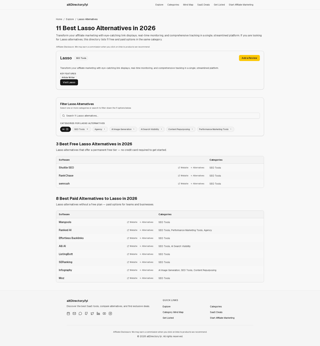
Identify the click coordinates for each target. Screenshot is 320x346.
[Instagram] (110, 313)
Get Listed (219, 4)
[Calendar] (68, 313)
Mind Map (188, 4)
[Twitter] (92, 313)
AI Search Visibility (181, 246)
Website (184, 167)
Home (59, 19)
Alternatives (198, 167)
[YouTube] (104, 313)
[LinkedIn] (98, 313)
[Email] (74, 313)
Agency (208, 230)
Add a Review (249, 58)
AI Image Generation (169, 270)
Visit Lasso (69, 82)
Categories (173, 4)
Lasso (66, 57)
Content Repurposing (205, 270)
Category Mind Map (173, 312)
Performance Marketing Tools (187, 230)
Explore (159, 4)
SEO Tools (215, 167)
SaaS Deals (203, 4)
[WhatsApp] (80, 313)
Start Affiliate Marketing (241, 4)
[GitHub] (86, 313)
